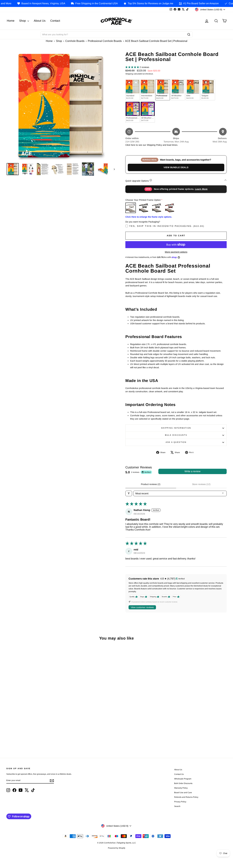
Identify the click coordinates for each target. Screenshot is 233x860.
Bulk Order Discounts (183, 783)
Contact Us (179, 774)
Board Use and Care (183, 792)
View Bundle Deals (176, 167)
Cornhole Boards (74, 41)
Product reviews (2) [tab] (150, 484)
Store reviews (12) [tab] (201, 484)
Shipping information (176, 428)
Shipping (129, 74)
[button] (132, 67)
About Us (39, 20)
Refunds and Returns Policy (186, 797)
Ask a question (176, 442)
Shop (23, 20)
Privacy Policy (180, 802)
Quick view (32, 697)
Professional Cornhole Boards (105, 41)
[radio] (132, 89)
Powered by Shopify (116, 848)
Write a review (192, 471)
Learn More (201, 189)
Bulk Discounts (176, 435)
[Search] (189, 34)
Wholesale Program (182, 779)
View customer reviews (142, 607)
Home (10, 20)
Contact (55, 20)
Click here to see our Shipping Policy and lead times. (151, 145)
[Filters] (128, 493)
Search (177, 806)
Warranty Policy (181, 788)
